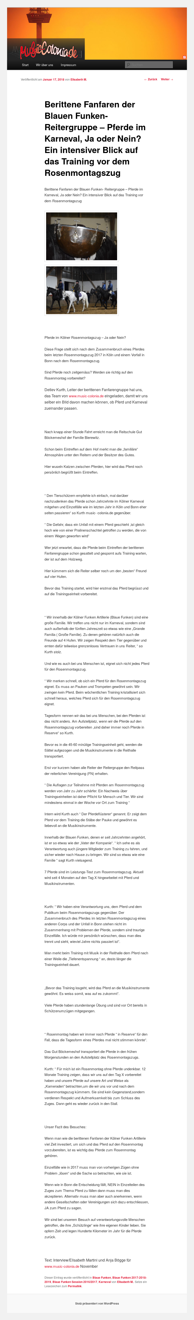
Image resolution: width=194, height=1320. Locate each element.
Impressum (68, 64)
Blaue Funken (102, 1277)
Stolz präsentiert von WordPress (97, 1303)
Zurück (150, 79)
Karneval (105, 1282)
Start (25, 64)
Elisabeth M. (79, 79)
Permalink (75, 1286)
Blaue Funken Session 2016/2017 (75, 1282)
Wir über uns (44, 64)
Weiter (167, 79)
